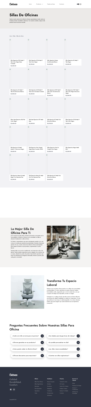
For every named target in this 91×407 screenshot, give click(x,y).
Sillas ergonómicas (39, 384)
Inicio (11, 36)
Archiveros (49, 395)
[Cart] (78, 4)
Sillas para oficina (39, 381)
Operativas (37, 391)
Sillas (14, 36)
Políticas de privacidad (75, 392)
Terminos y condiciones (75, 388)
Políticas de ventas (76, 385)
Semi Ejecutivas (38, 388)
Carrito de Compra (64, 386)
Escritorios (49, 386)
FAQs (73, 383)
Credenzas (49, 391)
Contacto (62, 393)
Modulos (49, 384)
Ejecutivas (37, 386)
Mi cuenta (62, 384)
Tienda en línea (63, 381)
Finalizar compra (63, 388)
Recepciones (50, 393)
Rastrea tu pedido (64, 391)
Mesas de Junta (50, 381)
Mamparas (49, 388)
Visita (36, 393)
